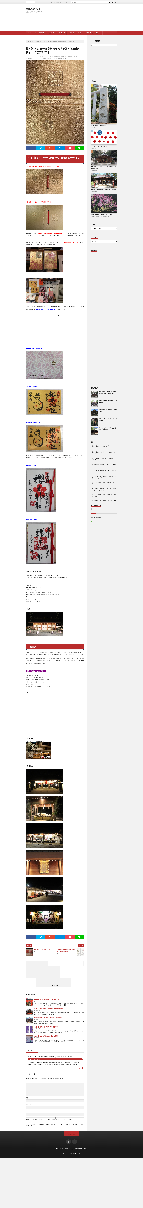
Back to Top (71, 1134)
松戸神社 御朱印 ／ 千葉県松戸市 (98, 125)
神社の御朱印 (50, 33)
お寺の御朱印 (61, 33)
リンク (86, 1148)
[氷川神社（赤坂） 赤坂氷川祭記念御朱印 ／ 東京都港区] (94, 431)
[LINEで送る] (79, 148)
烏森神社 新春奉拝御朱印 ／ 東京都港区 (46, 1036)
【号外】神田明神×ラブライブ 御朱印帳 (46, 1027)
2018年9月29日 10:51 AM (34, 1059)
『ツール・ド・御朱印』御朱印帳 (99, 146)
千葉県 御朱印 (50, 56)
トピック (98, 33)
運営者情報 (78, 1148)
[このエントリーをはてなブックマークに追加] (60, 148)
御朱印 (32, 58)
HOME (29, 33)
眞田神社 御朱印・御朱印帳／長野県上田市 (103, 458)
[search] (109, 2)
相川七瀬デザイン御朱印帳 (42, 949)
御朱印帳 (80, 33)
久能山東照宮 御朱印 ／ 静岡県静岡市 (102, 464)
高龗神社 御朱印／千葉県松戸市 (100, 500)
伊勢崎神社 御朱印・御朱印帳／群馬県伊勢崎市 (48, 1017)
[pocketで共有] (69, 148)
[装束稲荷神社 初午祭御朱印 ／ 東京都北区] (29, 1002)
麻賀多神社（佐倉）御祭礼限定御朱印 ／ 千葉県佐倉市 (104, 189)
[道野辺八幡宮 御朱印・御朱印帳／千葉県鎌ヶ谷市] (29, 1011)
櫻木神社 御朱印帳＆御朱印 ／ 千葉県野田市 (101, 214)
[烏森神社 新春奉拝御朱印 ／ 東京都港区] (29, 1039)
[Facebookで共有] (31, 148)
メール (28, 1104)
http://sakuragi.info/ (36, 689)
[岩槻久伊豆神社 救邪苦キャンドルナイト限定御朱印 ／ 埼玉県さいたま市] (94, 394)
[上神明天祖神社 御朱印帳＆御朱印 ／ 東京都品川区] (80, 952)
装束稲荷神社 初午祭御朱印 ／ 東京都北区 (46, 999)
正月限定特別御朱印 (48, 58)
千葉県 (28, 58)
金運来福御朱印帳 (62, 58)
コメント (28, 1081)
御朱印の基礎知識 (39, 33)
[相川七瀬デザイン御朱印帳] (29, 952)
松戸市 (93, 127)
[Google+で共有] (50, 148)
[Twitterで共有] (40, 148)
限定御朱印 (71, 33)
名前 (28, 1098)
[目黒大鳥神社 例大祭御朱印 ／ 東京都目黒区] (94, 412)
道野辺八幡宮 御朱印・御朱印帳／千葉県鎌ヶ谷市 (49, 1008)
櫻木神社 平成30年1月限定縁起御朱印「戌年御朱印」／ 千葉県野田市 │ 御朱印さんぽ (50, 1057)
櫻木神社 (42, 58)
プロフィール (59, 1148)
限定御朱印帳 (89, 33)
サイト (27, 1111)
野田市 (66, 56)
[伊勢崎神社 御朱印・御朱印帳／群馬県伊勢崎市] (29, 1020)
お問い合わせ (69, 1148)
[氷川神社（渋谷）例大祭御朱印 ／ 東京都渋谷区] (94, 422)
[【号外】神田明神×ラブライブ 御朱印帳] (29, 1029)
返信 (80, 1068)
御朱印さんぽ (33, 8)
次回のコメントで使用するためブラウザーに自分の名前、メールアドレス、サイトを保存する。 (51, 1119)
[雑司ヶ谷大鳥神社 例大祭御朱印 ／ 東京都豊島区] (94, 403)
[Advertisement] (87, 17)
